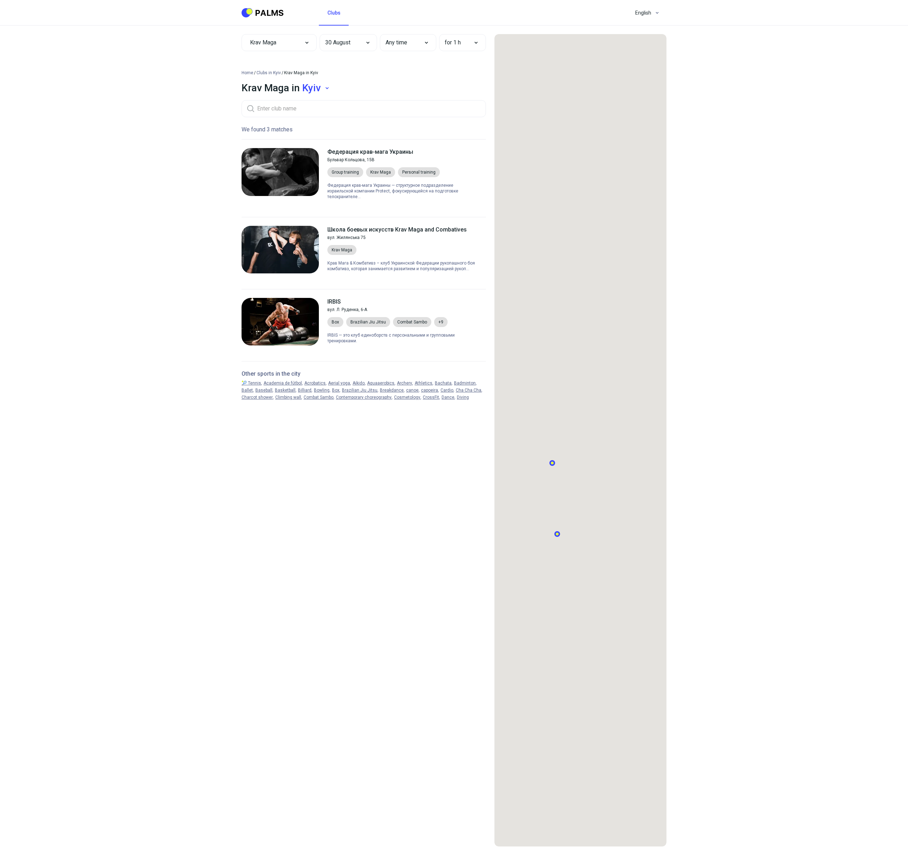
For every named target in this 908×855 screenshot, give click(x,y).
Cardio (447, 390)
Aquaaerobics (380, 383)
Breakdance (392, 390)
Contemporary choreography (364, 397)
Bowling (322, 390)
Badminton (465, 383)
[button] (343, 42)
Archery (404, 383)
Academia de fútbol (283, 383)
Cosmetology (407, 397)
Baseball (263, 390)
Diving (463, 397)
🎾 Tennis (251, 383)
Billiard (304, 390)
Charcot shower (257, 397)
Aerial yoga (339, 383)
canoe (412, 390)
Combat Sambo (318, 397)
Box (335, 390)
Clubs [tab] (333, 13)
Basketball (285, 390)
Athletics (423, 383)
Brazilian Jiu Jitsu (359, 390)
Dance (448, 397)
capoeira (429, 390)
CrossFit (431, 397)
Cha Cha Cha (468, 390)
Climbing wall (288, 397)
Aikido (359, 383)
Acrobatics (315, 383)
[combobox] (279, 42)
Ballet (247, 390)
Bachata (443, 383)
